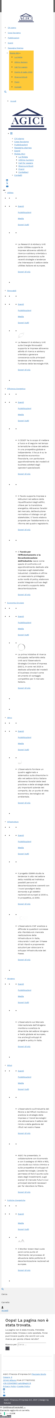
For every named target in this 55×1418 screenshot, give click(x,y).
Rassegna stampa (23, 148)
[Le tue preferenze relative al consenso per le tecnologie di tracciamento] (4, 1413)
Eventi (10, 43)
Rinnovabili (11, 291)
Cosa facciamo (14, 33)
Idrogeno (11, 979)
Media (21, 218)
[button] (5, 92)
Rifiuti (9, 1065)
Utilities (10, 193)
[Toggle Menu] (4, 190)
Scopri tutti (23, 224)
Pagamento (5, 1416)
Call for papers (20, 67)
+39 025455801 (10, 1383)
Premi (16, 82)
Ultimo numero (26, 160)
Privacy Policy (9, 1386)
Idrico (9, 718)
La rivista (18, 57)
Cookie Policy (23, 1386)
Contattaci (23, 172)
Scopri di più (24, 272)
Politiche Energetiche (16, 1200)
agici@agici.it (24, 1383)
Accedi (13, 101)
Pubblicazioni (13, 38)
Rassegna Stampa (15, 48)
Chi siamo (12, 28)
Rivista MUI (14, 53)
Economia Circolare (15, 603)
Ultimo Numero (21, 62)
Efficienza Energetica (16, 389)
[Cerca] (7, 1348)
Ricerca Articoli (20, 77)
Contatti (11, 10)
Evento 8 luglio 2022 (23, 72)
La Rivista (23, 157)
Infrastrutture (13, 822)
